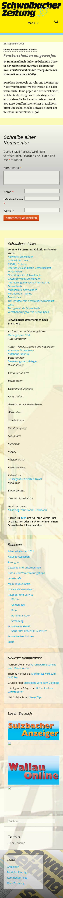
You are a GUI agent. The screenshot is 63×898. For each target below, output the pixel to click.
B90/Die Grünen (17, 264)
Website (9, 211)
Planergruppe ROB (19, 335)
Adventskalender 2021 (21, 551)
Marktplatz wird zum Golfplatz (41, 682)
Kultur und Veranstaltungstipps (26, 573)
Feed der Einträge (17, 872)
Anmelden (13, 866)
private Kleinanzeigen (20, 589)
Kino (14, 610)
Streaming (17, 621)
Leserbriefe (14, 578)
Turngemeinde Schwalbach (24, 308)
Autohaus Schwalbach (21, 350)
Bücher (15, 599)
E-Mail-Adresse (13, 201)
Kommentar (13, 168)
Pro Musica (14, 297)
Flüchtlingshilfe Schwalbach (24, 275)
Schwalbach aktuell (19, 626)
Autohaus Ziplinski (19, 354)
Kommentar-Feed (17, 877)
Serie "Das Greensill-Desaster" (29, 631)
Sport (11, 641)
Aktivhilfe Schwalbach (20, 256)
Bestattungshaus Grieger (22, 361)
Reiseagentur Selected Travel (25, 479)
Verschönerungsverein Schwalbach (28, 312)
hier (23, 517)
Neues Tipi (35, 697)
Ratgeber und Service (20, 594)
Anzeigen (13, 562)
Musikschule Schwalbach (22, 290)
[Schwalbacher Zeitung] (31, 10)
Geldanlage (18, 604)
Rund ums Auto (20, 615)
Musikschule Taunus (20, 293)
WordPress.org (15, 883)
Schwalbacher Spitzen (21, 636)
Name (9, 192)
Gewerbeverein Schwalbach (24, 278)
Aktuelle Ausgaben (19, 556)
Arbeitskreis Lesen (18, 260)
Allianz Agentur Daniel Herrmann (27, 510)
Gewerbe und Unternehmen (24, 567)
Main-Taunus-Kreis (19, 583)
